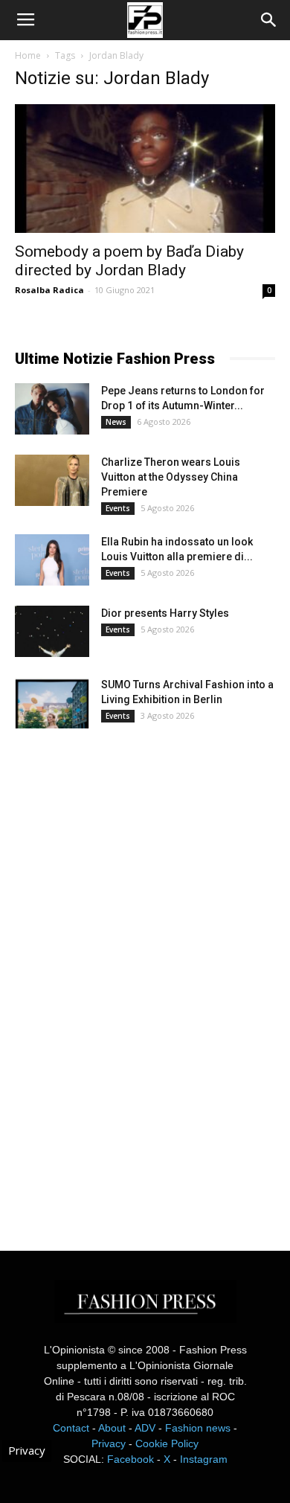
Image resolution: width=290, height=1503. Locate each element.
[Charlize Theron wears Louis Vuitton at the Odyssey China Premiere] (52, 480)
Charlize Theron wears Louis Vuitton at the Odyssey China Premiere (170, 477)
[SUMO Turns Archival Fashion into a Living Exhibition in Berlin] (52, 702)
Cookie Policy (167, 1443)
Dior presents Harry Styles (165, 613)
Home (28, 55)
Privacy (108, 1443)
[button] (269, 20)
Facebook (130, 1459)
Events (118, 508)
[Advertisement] (126, 976)
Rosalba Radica (49, 289)
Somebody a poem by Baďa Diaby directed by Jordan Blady (129, 261)
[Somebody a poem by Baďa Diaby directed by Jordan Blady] (145, 168)
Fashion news (198, 1428)
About (112, 1428)
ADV (145, 1428)
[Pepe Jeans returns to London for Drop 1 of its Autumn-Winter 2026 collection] (52, 409)
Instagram (204, 1459)
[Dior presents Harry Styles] (52, 631)
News (116, 422)
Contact (71, 1428)
